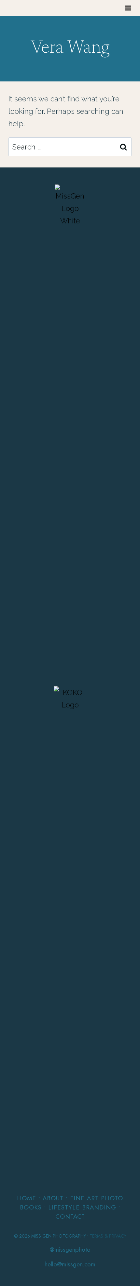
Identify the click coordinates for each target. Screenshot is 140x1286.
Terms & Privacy (108, 1236)
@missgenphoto (70, 1249)
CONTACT (70, 1216)
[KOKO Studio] (70, 931)
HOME (26, 1198)
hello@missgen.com (70, 1264)
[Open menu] (128, 8)
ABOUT (53, 1198)
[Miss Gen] (70, 429)
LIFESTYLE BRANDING (82, 1207)
